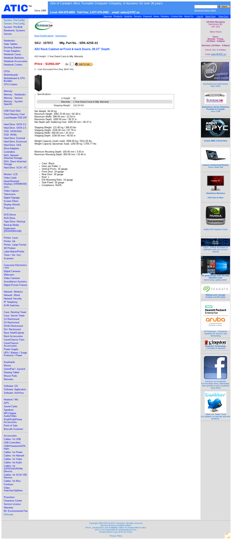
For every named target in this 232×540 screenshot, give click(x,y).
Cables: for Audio (13, 462)
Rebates (165, 16)
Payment (147, 16)
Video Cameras (12, 278)
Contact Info (176, 16)
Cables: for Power (13, 452)
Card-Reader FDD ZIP (15, 117)
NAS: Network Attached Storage (13, 156)
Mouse (7, 365)
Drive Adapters (11, 148)
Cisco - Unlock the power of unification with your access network (215, 249)
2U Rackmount (11, 322)
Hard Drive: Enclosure (15, 141)
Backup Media (11, 225)
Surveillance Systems (15, 281)
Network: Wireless (13, 291)
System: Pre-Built (13, 27)
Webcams (9, 274)
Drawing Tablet (11, 372)
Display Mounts (12, 204)
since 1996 (215, 109)
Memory (8, 91)
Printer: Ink (9, 241)
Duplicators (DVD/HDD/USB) (12, 229)
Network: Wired (12, 295)
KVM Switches (11, 305)
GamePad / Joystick (14, 369)
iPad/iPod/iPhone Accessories (13, 420)
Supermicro (61, 36)
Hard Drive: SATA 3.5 (15, 124)
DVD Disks (9, 218)
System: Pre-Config (14, 20)
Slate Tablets (11, 44)
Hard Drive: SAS (12, 145)
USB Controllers (12, 442)
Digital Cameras (12, 271)
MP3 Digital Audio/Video (10, 414)
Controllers (9, 152)
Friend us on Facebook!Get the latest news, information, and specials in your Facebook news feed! (215, 384)
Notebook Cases (12, 54)
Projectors (9, 208)
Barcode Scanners (13, 429)
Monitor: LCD (11, 174)
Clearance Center (13, 500)
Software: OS (11, 386)
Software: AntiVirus (14, 392)
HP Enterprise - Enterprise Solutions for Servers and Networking (215, 333)
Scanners (9, 258)
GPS (6, 403)
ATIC (24, 8)
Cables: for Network (14, 455)
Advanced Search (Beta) (205, 10)
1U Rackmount (11, 319)
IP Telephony (11, 302)
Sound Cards (10, 406)
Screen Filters (11, 201)
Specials (108, 16)
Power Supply (11, 349)
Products (118, 16)
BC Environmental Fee (16, 511)
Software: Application (15, 389)
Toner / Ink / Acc (12, 255)
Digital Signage (12, 197)
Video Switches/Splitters (13, 489)
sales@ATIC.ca (218, 54)
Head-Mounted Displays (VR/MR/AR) (15, 182)
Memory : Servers (13, 98)
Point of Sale (10, 425)
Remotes (8, 379)
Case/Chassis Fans (14, 339)
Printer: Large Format (15, 244)
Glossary (8, 514)
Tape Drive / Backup (14, 221)
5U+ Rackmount (12, 329)
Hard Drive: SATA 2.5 (15, 127)
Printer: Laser (11, 237)
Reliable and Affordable (215, 296)
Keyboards (9, 362)
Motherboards (11, 74)
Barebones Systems (14, 30)
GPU (6, 187)
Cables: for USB (12, 439)
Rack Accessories (13, 336)
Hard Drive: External (14, 138)
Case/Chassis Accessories (11, 344)
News (156, 16)
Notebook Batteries (14, 57)
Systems (128, 16)
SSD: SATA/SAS (13, 131)
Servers (137, 16)
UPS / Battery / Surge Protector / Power (15, 354)
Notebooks (9, 40)
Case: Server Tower (14, 315)
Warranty (8, 507)
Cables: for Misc (12, 481)
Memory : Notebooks (15, 94)
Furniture (8, 484)
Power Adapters (12, 51)
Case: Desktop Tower (15, 312)
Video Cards (10, 177)
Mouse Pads (10, 375)
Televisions (10, 194)
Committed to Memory (215, 347)
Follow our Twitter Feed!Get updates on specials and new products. (215, 416)
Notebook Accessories (15, 61)
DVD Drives (10, 214)
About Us (189, 16)
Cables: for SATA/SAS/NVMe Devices (13, 469)
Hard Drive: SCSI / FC (15, 167)
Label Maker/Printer (14, 251)
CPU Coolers (10, 84)
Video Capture (11, 190)
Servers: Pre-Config (14, 23)
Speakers (9, 409)
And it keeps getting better (215, 277)
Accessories (10, 435)
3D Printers (10, 248)
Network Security (13, 298)
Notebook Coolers (13, 64)
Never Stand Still (216, 166)
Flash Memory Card (14, 114)
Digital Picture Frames (15, 285)
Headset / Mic (11, 399)
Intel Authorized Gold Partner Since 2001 (215, 85)
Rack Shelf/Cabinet (14, 332)
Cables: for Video (13, 459)
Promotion (9, 497)
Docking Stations (13, 47)
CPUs (7, 71)
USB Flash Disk (12, 110)
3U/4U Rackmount (13, 326)
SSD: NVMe (10, 134)
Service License (12, 504)
